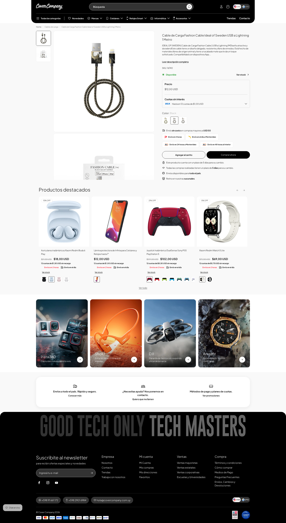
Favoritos (144, 477)
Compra (220, 456)
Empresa (108, 456)
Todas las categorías (51, 18)
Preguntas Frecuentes (227, 477)
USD (239, 7)
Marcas (95, 18)
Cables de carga (51, 27)
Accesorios (181, 18)
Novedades (78, 18)
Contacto (244, 18)
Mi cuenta (146, 456)
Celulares (114, 18)
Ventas (181, 456)
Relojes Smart (136, 18)
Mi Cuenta (145, 462)
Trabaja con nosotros (113, 477)
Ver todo (143, 287)
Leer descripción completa (175, 61)
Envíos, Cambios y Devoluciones (225, 483)
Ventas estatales (186, 467)
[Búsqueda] (189, 7)
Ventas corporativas (188, 472)
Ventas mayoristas (187, 462)
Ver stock (241, 74)
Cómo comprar (223, 467)
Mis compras (146, 467)
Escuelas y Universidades (191, 477)
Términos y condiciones (228, 462)
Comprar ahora (228, 154)
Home (38, 27)
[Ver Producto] (116, 221)
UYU (247, 7)
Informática (160, 18)
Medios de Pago (224, 472)
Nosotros (107, 462)
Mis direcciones (148, 472)
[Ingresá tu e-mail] (91, 472)
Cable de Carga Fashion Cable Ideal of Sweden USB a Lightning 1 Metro (91, 27)
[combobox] (139, 6)
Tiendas (231, 18)
